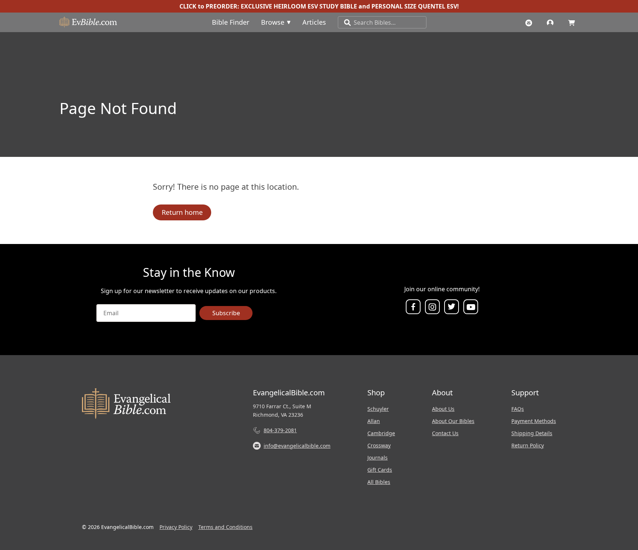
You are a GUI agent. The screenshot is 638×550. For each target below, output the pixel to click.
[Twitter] (451, 307)
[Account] (552, 22)
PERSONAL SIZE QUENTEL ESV (414, 6)
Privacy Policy (176, 526)
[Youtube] (470, 307)
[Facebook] (413, 307)
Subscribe (226, 313)
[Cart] (573, 22)
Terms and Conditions (225, 526)
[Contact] (530, 22)
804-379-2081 (280, 430)
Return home (182, 212)
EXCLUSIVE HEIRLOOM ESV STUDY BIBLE (299, 6)
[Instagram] (432, 307)
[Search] (344, 22)
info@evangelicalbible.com (297, 445)
